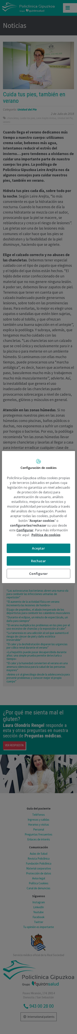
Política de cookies (45, 535)
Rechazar (38, 561)
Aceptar (38, 548)
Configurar (38, 573)
